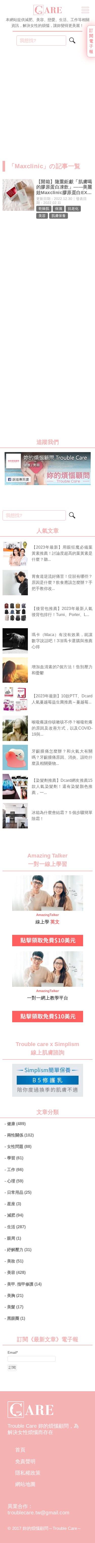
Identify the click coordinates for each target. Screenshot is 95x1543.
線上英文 (19, 878)
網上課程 (19, 954)
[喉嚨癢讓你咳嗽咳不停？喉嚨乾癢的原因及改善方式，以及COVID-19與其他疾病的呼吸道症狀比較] (15, 728)
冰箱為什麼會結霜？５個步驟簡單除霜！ (62, 815)
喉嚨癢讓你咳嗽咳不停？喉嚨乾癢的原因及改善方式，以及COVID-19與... (62, 728)
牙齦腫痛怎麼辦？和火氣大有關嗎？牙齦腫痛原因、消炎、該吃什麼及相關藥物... (62, 757)
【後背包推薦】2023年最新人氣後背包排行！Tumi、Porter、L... (62, 611)
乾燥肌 (44, 209)
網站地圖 (25, 1484)
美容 (42, 216)
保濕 (58, 209)
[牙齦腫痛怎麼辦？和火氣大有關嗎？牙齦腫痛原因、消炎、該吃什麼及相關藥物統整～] (15, 757)
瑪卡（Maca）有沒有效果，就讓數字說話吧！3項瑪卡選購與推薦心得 (62, 641)
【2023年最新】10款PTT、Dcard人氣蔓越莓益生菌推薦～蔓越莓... (62, 699)
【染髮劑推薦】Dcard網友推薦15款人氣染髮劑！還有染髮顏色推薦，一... (62, 786)
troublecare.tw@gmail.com (38, 1512)
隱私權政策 (28, 1473)
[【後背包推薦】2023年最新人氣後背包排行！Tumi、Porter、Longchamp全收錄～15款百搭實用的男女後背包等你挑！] (15, 611)
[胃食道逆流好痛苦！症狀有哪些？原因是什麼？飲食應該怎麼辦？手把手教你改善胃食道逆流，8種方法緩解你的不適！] (15, 582)
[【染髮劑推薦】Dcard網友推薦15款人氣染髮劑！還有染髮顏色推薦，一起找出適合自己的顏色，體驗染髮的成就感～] (15, 786)
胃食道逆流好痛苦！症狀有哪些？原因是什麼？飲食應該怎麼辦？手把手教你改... (62, 582)
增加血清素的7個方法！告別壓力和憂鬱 (62, 670)
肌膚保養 (58, 216)
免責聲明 (25, 1461)
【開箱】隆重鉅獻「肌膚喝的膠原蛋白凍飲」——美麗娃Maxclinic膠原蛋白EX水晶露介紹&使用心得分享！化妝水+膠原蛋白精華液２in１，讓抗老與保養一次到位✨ (64, 187)
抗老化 (73, 209)
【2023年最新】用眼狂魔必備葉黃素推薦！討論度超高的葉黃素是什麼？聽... (62, 553)
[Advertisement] (47, 105)
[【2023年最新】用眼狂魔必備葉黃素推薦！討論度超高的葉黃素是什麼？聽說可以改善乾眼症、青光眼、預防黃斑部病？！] (15, 553)
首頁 (20, 1450)
